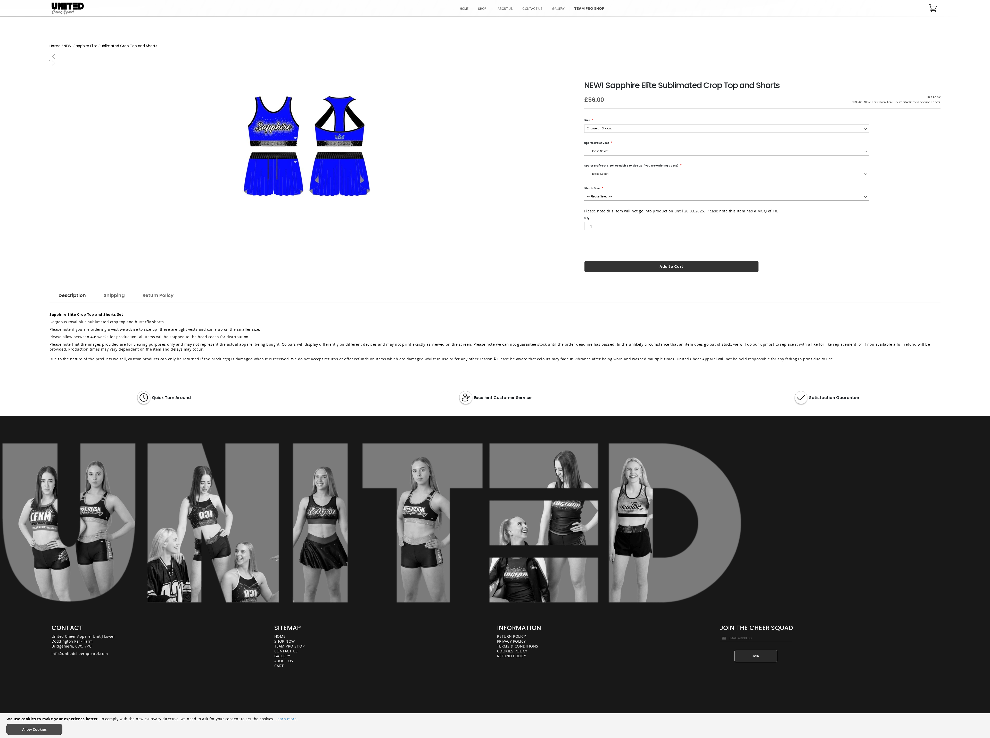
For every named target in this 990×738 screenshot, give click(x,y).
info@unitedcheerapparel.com (80, 653)
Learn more (286, 718)
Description (72, 295)
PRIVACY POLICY (511, 641)
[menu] (532, 9)
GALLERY (282, 655)
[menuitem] (483, 9)
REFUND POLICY (511, 655)
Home (55, 45)
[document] (495, 725)
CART (279, 665)
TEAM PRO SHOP (289, 646)
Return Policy (158, 295)
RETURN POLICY (511, 636)
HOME (280, 636)
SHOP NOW (284, 641)
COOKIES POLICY (512, 651)
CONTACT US (286, 651)
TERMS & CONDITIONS (517, 646)
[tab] (72, 297)
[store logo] (68, 9)
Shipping (114, 295)
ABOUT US (283, 660)
